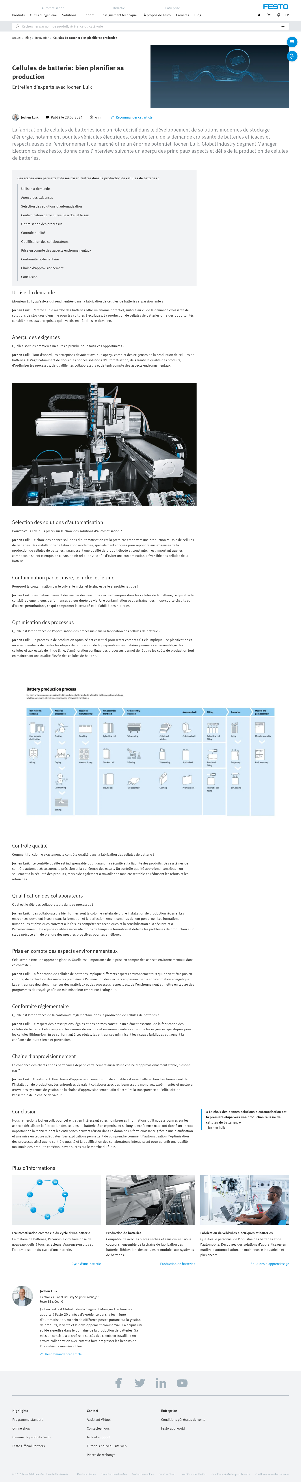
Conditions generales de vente (272, 1474)
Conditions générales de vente (183, 1419)
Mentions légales (86, 1474)
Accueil (16, 37)
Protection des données (114, 1474)
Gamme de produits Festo (31, 1437)
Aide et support (98, 1437)
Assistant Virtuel (99, 1419)
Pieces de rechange (101, 1454)
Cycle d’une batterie (86, 1263)
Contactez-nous (98, 1428)
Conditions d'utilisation (193, 1474)
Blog (197, 15)
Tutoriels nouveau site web (107, 1446)
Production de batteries (177, 1263)
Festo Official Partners (28, 1446)
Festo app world (173, 1428)
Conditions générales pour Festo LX (231, 1474)
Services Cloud (167, 1474)
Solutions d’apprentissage (270, 1263)
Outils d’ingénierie (43, 15)
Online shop (21, 1428)
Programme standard (27, 1419)
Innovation (42, 37)
